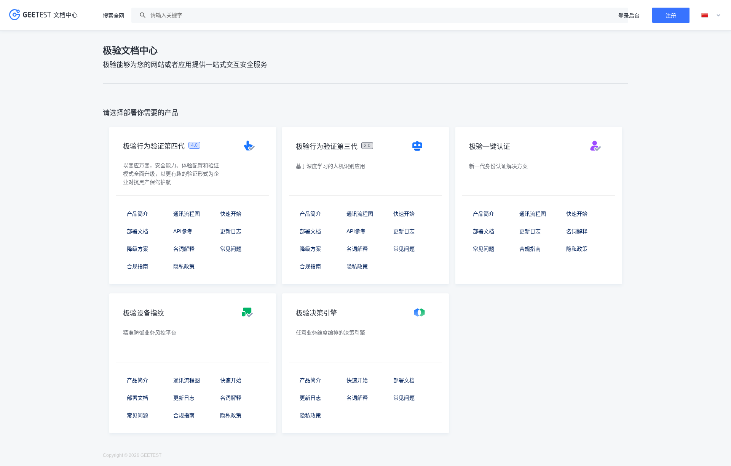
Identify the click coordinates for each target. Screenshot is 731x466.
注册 (671, 16)
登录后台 (629, 16)
